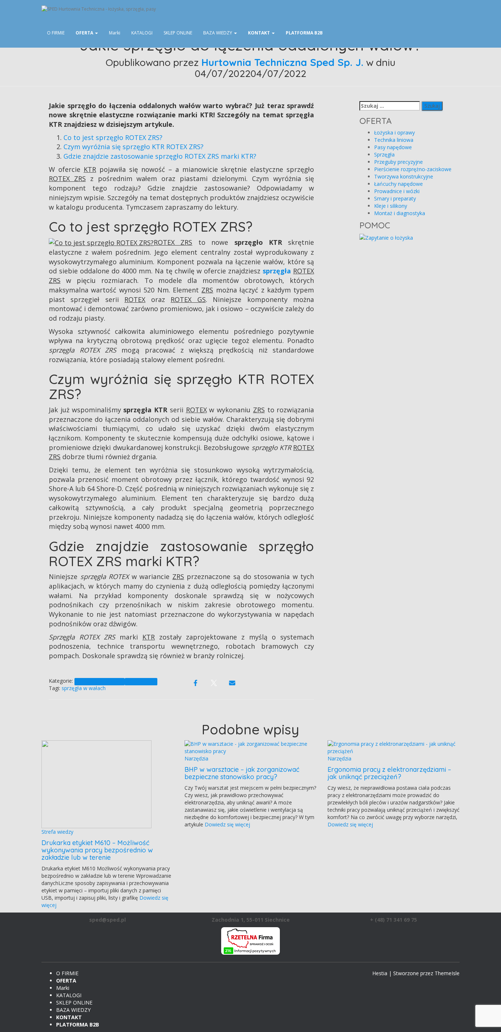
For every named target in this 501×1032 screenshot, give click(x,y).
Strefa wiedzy (141, 681)
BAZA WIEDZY (218, 33)
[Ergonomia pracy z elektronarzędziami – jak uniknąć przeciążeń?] (394, 747)
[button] (96, 33)
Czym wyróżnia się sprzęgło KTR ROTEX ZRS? (133, 146)
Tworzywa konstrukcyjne (403, 176)
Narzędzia (196, 758)
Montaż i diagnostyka (399, 213)
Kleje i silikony (390, 205)
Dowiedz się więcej (226, 824)
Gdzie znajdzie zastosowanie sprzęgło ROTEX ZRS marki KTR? (159, 156)
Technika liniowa (393, 139)
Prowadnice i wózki (397, 191)
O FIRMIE (56, 33)
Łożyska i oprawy (394, 132)
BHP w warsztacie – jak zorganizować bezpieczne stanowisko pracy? (241, 773)
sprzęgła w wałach (84, 688)
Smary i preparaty (395, 198)
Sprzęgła (384, 154)
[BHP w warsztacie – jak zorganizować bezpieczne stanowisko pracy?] (250, 747)
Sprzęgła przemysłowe (99, 681)
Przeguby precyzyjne (398, 161)
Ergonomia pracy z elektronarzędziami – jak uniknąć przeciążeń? (389, 773)
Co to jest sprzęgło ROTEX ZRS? (112, 137)
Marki (114, 33)
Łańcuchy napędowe (398, 183)
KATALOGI (142, 33)
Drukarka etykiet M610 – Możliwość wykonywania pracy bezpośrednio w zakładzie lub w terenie (97, 850)
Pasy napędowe (393, 147)
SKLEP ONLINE (178, 33)
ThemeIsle (447, 973)
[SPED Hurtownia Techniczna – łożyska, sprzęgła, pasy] (224, 9)
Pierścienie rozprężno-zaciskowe (412, 169)
